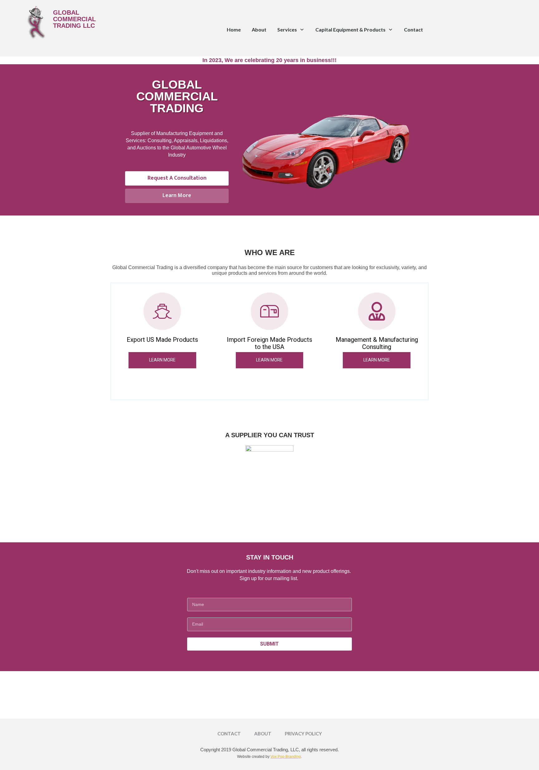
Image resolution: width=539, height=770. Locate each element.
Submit (269, 644)
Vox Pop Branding (285, 756)
